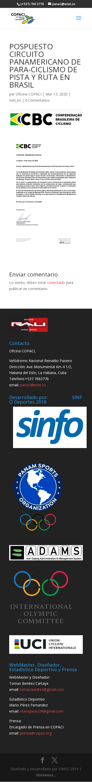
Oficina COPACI (28, 94)
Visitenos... (46, 775)
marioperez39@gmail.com (41, 711)
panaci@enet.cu (33, 384)
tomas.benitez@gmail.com (42, 689)
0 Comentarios (37, 100)
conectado (56, 282)
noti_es (15, 100)
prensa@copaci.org (36, 733)
